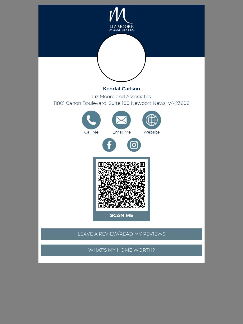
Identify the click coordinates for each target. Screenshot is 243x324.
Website (152, 132)
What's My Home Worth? (121, 250)
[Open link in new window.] (109, 145)
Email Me (121, 132)
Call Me (91, 132)
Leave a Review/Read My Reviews (121, 234)
